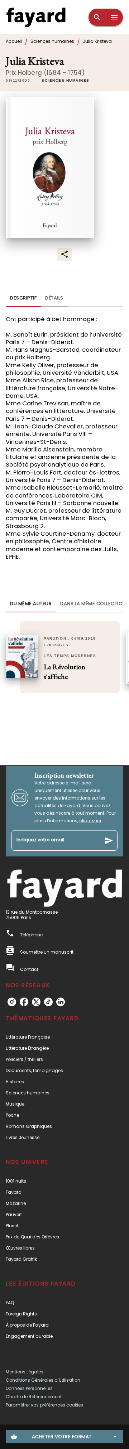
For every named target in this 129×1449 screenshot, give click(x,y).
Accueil (14, 41)
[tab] (23, 298)
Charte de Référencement (34, 1397)
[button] (65, 80)
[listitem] (12, 1002)
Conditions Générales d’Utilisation (43, 1380)
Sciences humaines (52, 41)
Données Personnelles (29, 1388)
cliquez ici (90, 821)
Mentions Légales (24, 1372)
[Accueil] (36, 17)
